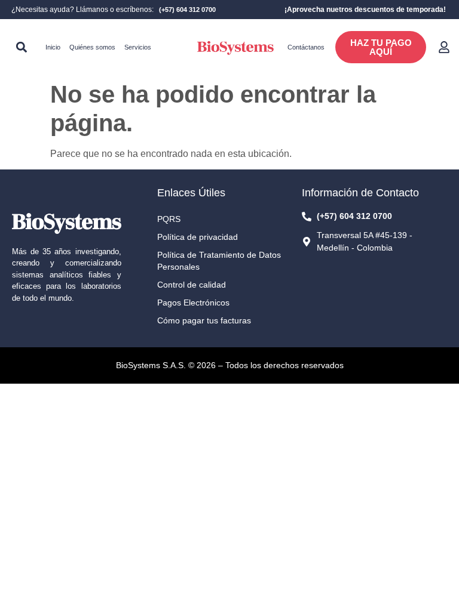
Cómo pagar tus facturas (204, 320)
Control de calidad (191, 284)
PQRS (168, 219)
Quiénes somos (92, 47)
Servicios (137, 47)
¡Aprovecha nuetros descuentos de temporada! (365, 9)
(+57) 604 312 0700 (187, 9)
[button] (21, 47)
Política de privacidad (197, 237)
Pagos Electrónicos (193, 302)
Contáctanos (306, 47)
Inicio (52, 47)
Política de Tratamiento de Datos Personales (219, 260)
